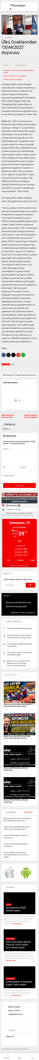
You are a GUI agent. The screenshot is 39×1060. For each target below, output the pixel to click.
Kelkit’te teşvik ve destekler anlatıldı (30, 416)
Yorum (6, 449)
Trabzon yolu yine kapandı (12, 79)
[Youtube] (27, 1041)
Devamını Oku (17, 923)
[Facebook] (12, 1041)
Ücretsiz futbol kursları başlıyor (14, 76)
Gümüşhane (10, 938)
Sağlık (8, 904)
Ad (4, 467)
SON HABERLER (10, 675)
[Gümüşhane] (17, 8)
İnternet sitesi (8, 476)
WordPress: (6, 429)
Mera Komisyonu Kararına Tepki (8, 416)
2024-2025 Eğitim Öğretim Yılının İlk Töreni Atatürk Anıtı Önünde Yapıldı (18, 945)
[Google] (17, 1041)
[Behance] (7, 1041)
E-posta (23, 467)
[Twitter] (22, 1041)
